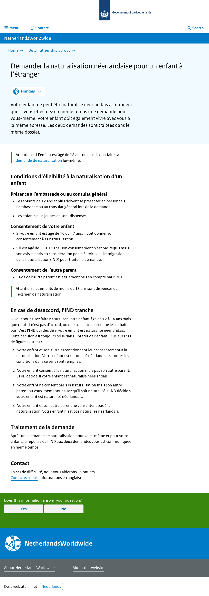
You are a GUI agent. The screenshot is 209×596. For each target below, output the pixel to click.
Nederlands (51, 586)
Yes (24, 508)
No (63, 508)
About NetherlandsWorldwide (29, 567)
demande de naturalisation (39, 160)
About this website (88, 567)
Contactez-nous (24, 477)
